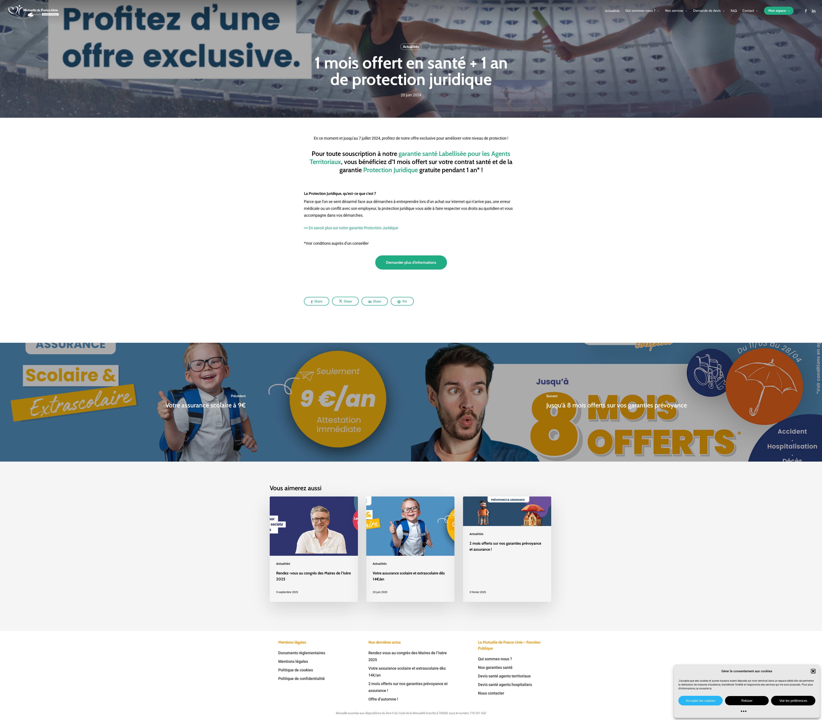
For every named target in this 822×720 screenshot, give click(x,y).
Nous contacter (491, 693)
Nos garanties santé (495, 667)
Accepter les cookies (700, 700)
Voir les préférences (793, 700)
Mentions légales (293, 661)
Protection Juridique (390, 170)
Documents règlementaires (301, 653)
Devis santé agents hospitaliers (505, 684)
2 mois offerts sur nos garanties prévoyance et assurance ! (408, 687)
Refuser (746, 700)
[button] (813, 671)
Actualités (411, 46)
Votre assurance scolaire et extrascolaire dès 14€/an (407, 671)
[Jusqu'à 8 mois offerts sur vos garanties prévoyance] (616, 402)
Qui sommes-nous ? (495, 659)
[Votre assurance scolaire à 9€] (205, 402)
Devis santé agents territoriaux (504, 676)
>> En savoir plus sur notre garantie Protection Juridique (351, 228)
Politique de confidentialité (301, 678)
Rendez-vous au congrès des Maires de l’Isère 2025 (407, 656)
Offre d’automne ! (383, 699)
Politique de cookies (295, 670)
